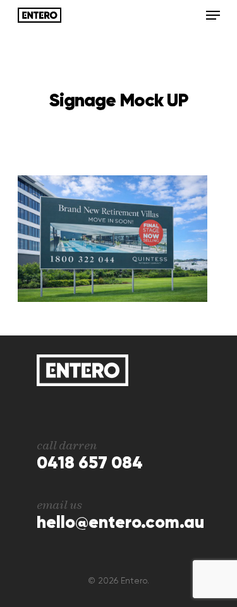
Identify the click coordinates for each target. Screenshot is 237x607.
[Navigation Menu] (213, 15)
